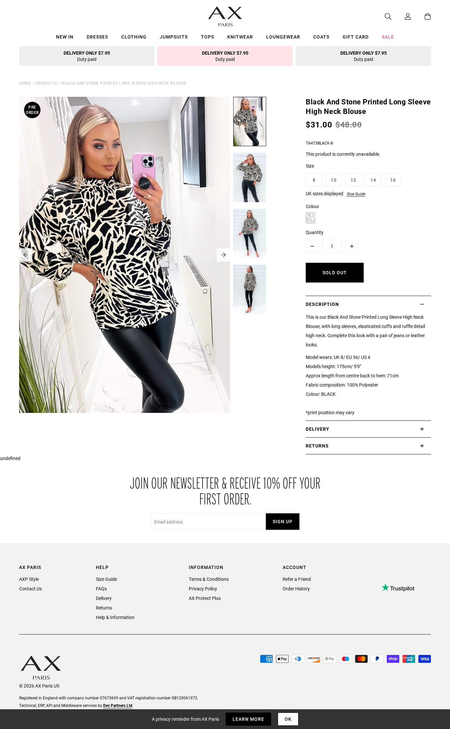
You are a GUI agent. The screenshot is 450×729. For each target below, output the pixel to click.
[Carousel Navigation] (124, 254)
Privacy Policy (203, 588)
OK (288, 719)
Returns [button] (317, 446)
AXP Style (29, 579)
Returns (104, 608)
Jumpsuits (174, 37)
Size (310, 166)
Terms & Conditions (209, 579)
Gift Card (356, 37)
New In (64, 37)
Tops (207, 37)
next (223, 254)
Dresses (97, 37)
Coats (321, 37)
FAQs (101, 588)
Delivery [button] (317, 429)
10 (334, 180)
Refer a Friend (297, 579)
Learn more (248, 719)
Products (46, 83)
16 (393, 180)
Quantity (314, 232)
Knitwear (240, 37)
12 (353, 180)
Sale (388, 37)
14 (373, 180)
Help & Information (115, 617)
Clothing (134, 37)
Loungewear (283, 37)
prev (25, 254)
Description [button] (322, 304)
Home (25, 83)
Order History (296, 588)
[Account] (401, 16)
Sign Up (283, 521)
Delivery (104, 598)
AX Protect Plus (205, 598)
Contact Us (30, 588)
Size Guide (356, 193)
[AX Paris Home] (225, 16)
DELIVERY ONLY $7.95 (87, 56)
